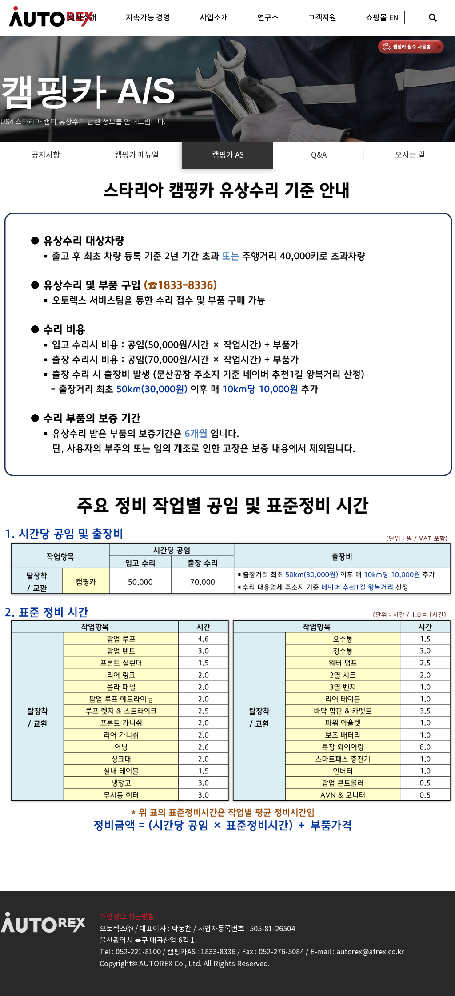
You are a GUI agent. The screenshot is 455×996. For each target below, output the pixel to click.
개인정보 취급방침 (127, 916)
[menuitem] (82, 18)
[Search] (432, 18)
